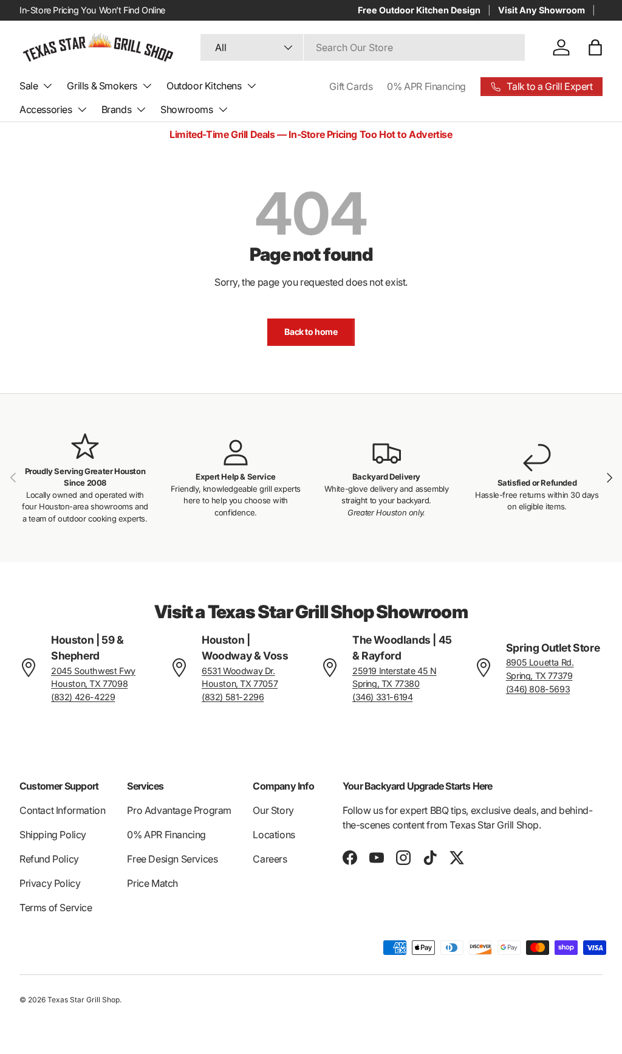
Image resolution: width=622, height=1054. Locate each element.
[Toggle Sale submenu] (47, 85)
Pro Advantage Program (179, 810)
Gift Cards (350, 86)
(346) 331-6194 (382, 697)
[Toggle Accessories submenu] (82, 109)
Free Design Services (172, 859)
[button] (595, 47)
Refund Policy (49, 859)
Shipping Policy (52, 834)
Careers (270, 859)
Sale (28, 86)
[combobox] (362, 47)
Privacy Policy (49, 883)
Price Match (152, 883)
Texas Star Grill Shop (83, 999)
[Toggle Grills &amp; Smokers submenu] (147, 85)
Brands (116, 109)
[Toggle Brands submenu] (141, 109)
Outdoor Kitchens (204, 86)
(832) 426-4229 (83, 697)
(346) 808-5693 (538, 689)
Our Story (273, 810)
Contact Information (62, 810)
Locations (274, 834)
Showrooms (186, 109)
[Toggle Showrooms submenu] (223, 109)
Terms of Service (55, 907)
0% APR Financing (426, 86)
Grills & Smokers (102, 86)
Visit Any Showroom (541, 10)
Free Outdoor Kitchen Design (419, 10)
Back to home (310, 331)
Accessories (45, 109)
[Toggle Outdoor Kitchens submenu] (251, 85)
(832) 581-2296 (233, 697)
